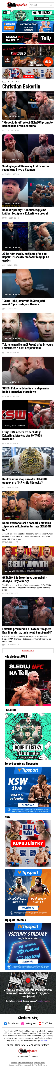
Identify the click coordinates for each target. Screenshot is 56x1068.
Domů (4, 82)
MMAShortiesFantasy (37, 1045)
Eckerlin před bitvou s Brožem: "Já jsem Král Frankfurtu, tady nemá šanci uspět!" (27, 631)
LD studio (43, 1065)
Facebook (13, 1024)
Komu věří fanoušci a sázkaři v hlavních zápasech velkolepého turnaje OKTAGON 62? (26, 527)
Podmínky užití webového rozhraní (22, 1062)
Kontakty (45, 1041)
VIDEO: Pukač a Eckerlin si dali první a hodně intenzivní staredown (25, 390)
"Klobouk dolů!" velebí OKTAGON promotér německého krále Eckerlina (28, 124)
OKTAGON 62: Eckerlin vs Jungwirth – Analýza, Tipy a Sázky (24, 579)
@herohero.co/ (36, 1001)
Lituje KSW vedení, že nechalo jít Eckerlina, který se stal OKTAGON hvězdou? (22, 436)
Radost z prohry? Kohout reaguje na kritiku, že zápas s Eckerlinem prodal (25, 212)
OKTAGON (16, 116)
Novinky (8, 116)
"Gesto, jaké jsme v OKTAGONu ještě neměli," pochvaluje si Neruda (23, 302)
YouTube (47, 1024)
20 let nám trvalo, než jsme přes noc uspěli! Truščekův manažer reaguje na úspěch (25, 257)
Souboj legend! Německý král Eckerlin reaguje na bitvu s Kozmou (25, 168)
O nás (10, 1045)
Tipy (13, 571)
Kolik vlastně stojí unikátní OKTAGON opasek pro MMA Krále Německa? (24, 481)
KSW (14, 426)
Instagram (30, 1024)
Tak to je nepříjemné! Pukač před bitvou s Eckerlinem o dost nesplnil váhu (27, 346)
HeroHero (20, 1045)
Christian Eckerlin (14, 82)
